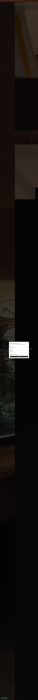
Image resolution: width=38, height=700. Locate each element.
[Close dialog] (28, 342)
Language (11, 349)
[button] (19, 347)
